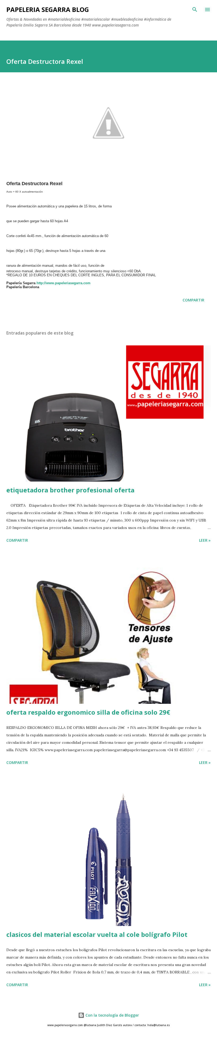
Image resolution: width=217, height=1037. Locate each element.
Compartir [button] (193, 299)
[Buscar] (195, 9)
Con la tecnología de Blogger (111, 1015)
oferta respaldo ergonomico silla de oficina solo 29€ (88, 712)
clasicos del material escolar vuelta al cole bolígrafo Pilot (96, 934)
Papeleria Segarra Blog (47, 9)
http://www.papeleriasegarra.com (64, 283)
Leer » (205, 540)
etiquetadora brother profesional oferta (70, 490)
